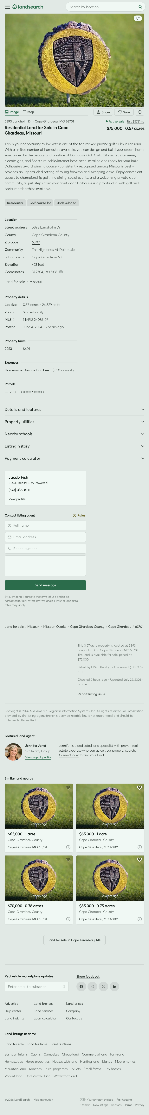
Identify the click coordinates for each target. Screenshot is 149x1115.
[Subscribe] (64, 986)
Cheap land (70, 1054)
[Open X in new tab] (103, 986)
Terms (128, 1104)
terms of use (48, 596)
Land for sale (14, 626)
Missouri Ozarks (54, 626)
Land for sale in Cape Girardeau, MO (74, 940)
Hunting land (89, 1061)
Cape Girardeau (119, 626)
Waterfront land (65, 1076)
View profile (17, 499)
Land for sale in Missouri (23, 282)
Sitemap (85, 1104)
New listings (100, 1104)
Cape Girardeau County (50, 235)
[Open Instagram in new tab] (92, 986)
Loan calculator (45, 1018)
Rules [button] (81, 515)
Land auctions (60, 1044)
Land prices (74, 1003)
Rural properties (56, 1069)
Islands (107, 1061)
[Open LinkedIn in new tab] (114, 986)
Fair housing (124, 1099)
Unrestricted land (37, 1076)
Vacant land (13, 1076)
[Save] (124, 112)
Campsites (51, 1054)
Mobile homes (125, 1061)
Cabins (36, 1054)
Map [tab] (30, 112)
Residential (15, 203)
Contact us (74, 1018)
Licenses (116, 1104)
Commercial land (94, 1054)
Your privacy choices (100, 1099)
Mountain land (15, 1069)
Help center (13, 1011)
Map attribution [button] (43, 1099)
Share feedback (88, 976)
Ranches (35, 1069)
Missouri (33, 626)
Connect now (69, 755)
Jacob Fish (18, 477)
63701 (36, 242)
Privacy (139, 1104)
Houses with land (64, 1061)
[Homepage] (27, 7)
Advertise (11, 1003)
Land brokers (43, 1003)
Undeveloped (66, 203)
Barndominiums (16, 1054)
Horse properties (37, 1061)
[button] (6, 7)
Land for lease (37, 1044)
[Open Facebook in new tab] (81, 986)
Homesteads (14, 1061)
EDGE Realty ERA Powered (109, 667)
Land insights (14, 1018)
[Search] (140, 7)
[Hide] (139, 112)
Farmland (117, 1054)
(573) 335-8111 (19, 490)
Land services (44, 1011)
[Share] (103, 112)
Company (73, 1011)
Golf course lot (40, 203)
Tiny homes (112, 1069)
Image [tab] (14, 112)
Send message (45, 585)
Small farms (92, 1069)
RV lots (76, 1069)
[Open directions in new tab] (61, 272)
